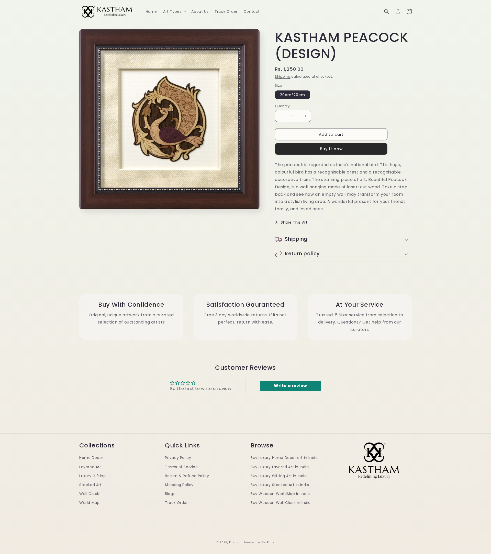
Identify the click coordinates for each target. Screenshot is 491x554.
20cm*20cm (292, 94)
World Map (89, 502)
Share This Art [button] (294, 222)
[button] (174, 11)
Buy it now (331, 149)
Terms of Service (181, 466)
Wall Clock (89, 493)
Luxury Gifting (92, 475)
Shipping (283, 76)
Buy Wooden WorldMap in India (280, 493)
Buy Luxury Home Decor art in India (284, 457)
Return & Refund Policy (187, 475)
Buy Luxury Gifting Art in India (279, 475)
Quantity (282, 105)
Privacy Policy (178, 457)
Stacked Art (90, 484)
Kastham (236, 542)
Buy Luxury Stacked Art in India (280, 484)
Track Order (176, 502)
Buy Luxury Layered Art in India (280, 466)
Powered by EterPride (258, 542)
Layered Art (90, 466)
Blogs (170, 493)
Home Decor (91, 457)
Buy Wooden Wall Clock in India (281, 502)
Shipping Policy (179, 484)
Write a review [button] (290, 386)
